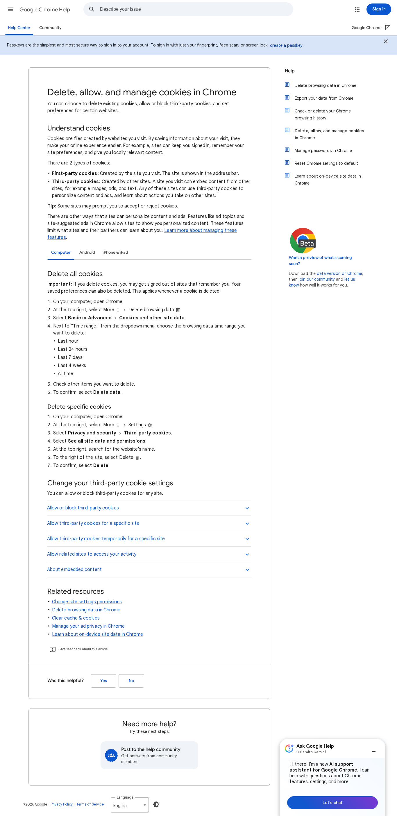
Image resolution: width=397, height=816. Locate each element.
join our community (317, 279)
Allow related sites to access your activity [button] (91, 554)
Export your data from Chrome (324, 98)
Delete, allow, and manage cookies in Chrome (329, 134)
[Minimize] (373, 749)
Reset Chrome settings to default (326, 163)
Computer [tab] (61, 252)
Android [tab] (87, 252)
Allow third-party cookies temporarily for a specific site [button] (106, 539)
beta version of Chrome (339, 273)
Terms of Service (90, 804)
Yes (103, 680)
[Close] (385, 42)
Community (50, 27)
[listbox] (130, 805)
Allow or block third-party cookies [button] (83, 508)
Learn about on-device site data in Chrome (97, 634)
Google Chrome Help (44, 9)
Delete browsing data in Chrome (86, 610)
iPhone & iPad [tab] (115, 252)
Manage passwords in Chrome (323, 150)
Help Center (19, 27)
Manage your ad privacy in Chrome (88, 626)
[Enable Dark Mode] (156, 804)
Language (125, 797)
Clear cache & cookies (76, 618)
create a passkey (286, 45)
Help (290, 71)
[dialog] (332, 777)
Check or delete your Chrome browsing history (323, 114)
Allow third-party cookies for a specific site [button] (93, 523)
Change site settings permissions (87, 602)
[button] (10, 9)
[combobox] (196, 9)
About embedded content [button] (74, 569)
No (131, 680)
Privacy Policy (62, 804)
